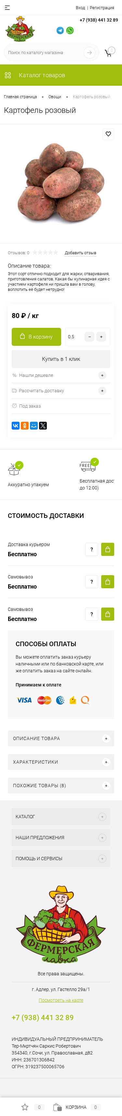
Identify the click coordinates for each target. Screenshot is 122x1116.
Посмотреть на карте (61, 1000)
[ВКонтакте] (16, 426)
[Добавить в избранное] (108, 134)
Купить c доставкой (107, 549)
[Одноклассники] (25, 426)
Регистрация (102, 7)
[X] (43, 426)
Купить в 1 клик (61, 359)
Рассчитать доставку (41, 390)
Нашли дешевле (36, 375)
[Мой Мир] (34, 426)
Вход (80, 7)
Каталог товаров (41, 75)
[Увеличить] (61, 184)
